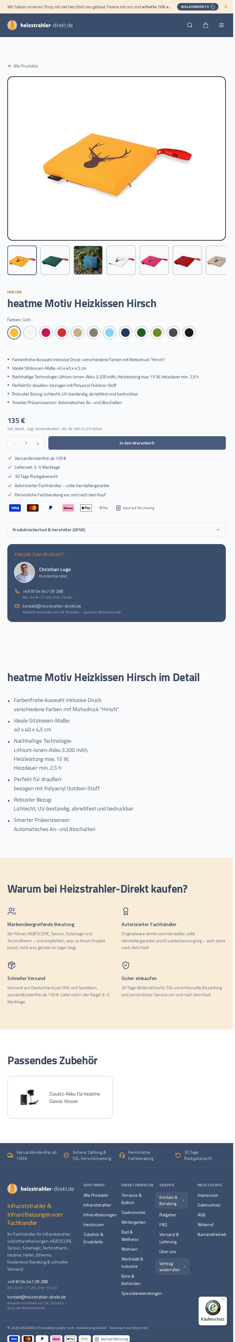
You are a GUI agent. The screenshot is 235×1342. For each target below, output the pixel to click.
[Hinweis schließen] (225, 6)
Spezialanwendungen (141, 1293)
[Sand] (77, 332)
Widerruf (206, 1224)
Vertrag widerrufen (169, 1266)
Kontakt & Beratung (168, 1200)
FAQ (163, 1224)
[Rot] (62, 332)
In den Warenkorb (137, 443)
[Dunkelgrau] (173, 332)
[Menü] (223, 1300)
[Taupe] (93, 332)
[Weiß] (30, 332)
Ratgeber (168, 1214)
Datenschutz (209, 1205)
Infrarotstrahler (97, 1205)
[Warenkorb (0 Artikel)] (205, 25)
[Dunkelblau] (125, 332)
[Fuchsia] (46, 332)
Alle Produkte (25, 66)
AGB (202, 1214)
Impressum (208, 1195)
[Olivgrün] (157, 332)
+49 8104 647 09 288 (43, 591)
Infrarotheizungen (100, 1214)
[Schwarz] (189, 332)
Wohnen (129, 1249)
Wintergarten (133, 1222)
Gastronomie (133, 1212)
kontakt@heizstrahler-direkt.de (52, 606)
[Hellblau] (109, 332)
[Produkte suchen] (189, 25)
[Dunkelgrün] (141, 332)
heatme (14, 292)
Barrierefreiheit (212, 1234)
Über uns (167, 1251)
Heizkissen (94, 1224)
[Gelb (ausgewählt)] (14, 332)
